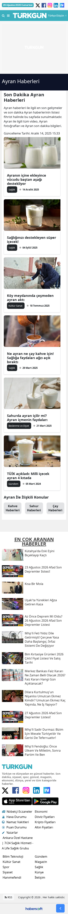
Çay (55, 508)
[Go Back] (60, 908)
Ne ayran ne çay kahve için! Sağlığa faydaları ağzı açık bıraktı (30, 358)
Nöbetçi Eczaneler (19, 811)
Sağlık (39, 867)
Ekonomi (41, 811)
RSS (9, 897)
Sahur (34, 508)
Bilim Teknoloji (13, 856)
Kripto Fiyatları (45, 822)
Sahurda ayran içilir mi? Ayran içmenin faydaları (27, 418)
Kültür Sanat (11, 862)
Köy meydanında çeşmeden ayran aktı (30, 297)
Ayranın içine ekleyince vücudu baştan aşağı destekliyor (26, 179)
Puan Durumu (16, 827)
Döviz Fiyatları (45, 817)
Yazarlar (12, 832)
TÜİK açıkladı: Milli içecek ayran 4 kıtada (28, 476)
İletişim (40, 877)
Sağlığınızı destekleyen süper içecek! (31, 239)
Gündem (41, 856)
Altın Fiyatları (44, 827)
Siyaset (8, 872)
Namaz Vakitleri (17, 822)
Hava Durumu (16, 817)
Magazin (41, 862)
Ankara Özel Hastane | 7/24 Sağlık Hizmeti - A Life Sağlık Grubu (17, 843)
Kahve (13, 508)
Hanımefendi (12, 877)
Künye (39, 872)
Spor (6, 867)
